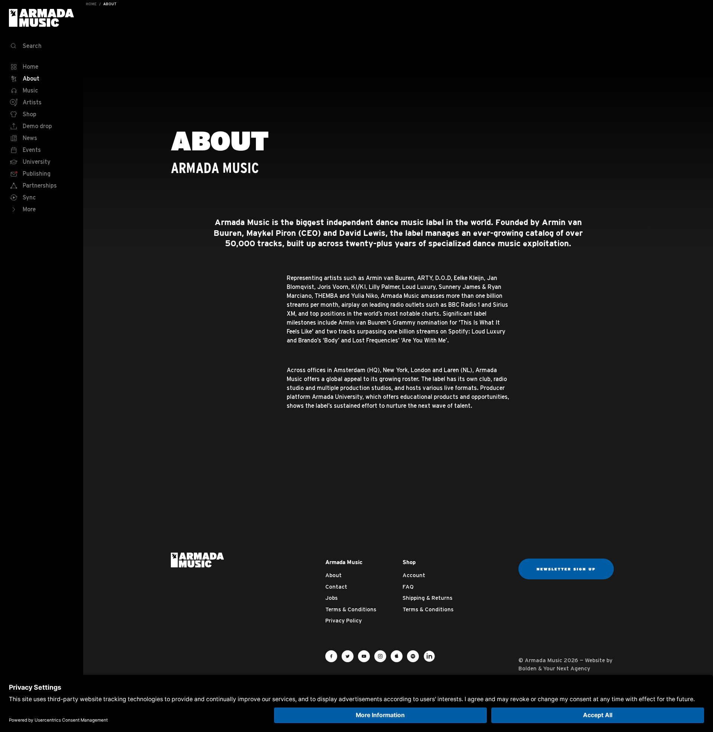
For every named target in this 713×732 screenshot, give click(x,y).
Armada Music (41, 18)
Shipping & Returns (427, 598)
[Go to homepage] (197, 559)
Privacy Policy (343, 620)
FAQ (408, 586)
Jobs (331, 598)
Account (414, 575)
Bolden (527, 668)
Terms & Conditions (350, 609)
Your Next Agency (566, 668)
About (333, 575)
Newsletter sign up (566, 569)
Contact (336, 586)
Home (91, 4)
